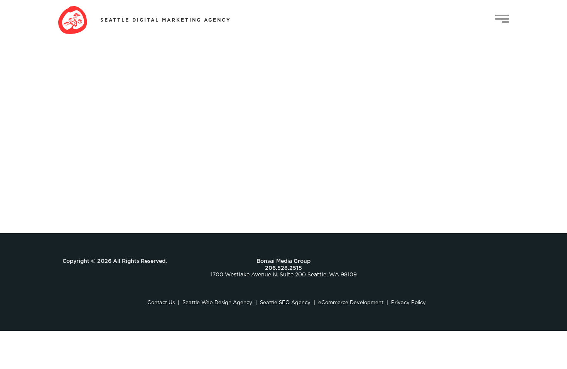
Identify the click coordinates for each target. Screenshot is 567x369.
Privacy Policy (408, 302)
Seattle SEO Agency (285, 302)
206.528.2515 (283, 268)
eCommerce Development (350, 302)
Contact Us (161, 302)
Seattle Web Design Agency (217, 302)
